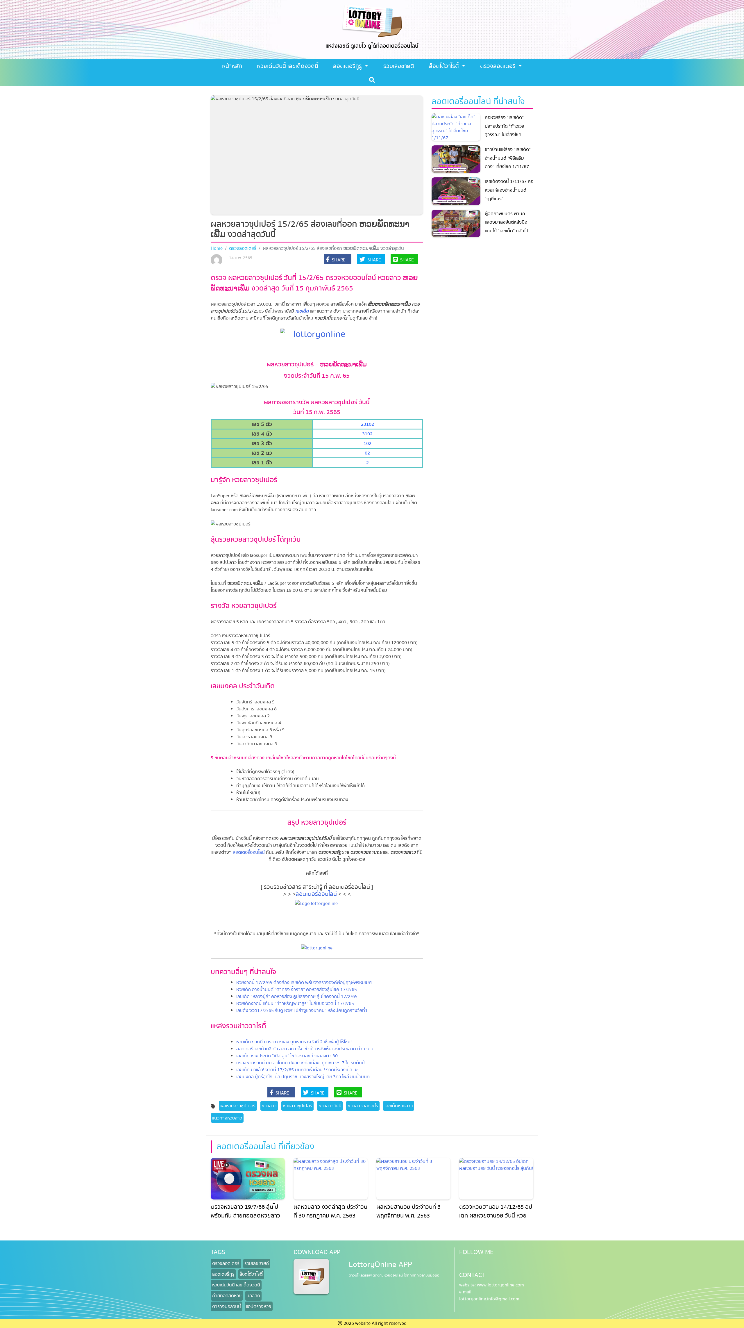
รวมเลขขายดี (256, 1263)
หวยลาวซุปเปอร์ (297, 1106)
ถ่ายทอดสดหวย (227, 1296)
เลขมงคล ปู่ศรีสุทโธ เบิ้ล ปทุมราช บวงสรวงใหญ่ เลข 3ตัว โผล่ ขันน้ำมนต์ (303, 1077)
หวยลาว (269, 1106)
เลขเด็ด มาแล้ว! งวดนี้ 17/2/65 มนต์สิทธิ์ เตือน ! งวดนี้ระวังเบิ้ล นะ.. (298, 1070)
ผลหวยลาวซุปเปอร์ (237, 1106)
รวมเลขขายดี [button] (398, 66)
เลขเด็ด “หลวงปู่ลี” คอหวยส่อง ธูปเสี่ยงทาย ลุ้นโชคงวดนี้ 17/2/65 (296, 996)
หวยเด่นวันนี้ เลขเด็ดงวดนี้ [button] (287, 66)
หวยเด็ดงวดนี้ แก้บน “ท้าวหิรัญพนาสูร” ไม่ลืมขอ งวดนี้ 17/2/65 (295, 1003)
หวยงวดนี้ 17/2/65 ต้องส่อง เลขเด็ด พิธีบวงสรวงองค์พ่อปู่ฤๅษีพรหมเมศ (304, 982)
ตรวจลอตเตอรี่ (498, 66)
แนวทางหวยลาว (227, 1118)
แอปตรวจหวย (258, 1306)
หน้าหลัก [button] (232, 66)
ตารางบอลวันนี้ (226, 1306)
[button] (337, 260)
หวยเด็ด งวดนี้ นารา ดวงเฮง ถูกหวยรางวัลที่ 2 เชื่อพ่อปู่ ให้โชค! (294, 1042)
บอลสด (253, 1296)
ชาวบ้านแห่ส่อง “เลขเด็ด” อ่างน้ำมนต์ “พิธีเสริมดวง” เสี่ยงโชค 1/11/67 (508, 158)
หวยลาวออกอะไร (363, 1106)
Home (217, 248)
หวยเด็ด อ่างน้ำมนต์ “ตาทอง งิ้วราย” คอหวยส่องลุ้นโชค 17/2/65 (296, 989)
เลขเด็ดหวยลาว (398, 1106)
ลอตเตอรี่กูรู (348, 66)
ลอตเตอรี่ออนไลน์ (249, 852)
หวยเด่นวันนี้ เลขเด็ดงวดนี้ (236, 1285)
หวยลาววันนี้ (330, 1106)
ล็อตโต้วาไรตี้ (444, 66)
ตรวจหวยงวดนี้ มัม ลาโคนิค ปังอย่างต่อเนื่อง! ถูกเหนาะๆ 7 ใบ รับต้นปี (300, 1063)
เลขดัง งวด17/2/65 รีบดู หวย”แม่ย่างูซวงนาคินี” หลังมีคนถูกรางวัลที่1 (302, 1010)
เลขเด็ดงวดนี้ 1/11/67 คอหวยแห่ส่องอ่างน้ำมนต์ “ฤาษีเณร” (509, 190)
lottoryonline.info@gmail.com (489, 1299)
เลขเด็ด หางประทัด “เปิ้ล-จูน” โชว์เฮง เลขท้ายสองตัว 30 (287, 1056)
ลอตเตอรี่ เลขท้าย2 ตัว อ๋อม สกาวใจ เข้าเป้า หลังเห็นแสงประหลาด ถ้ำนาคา (304, 1049)
